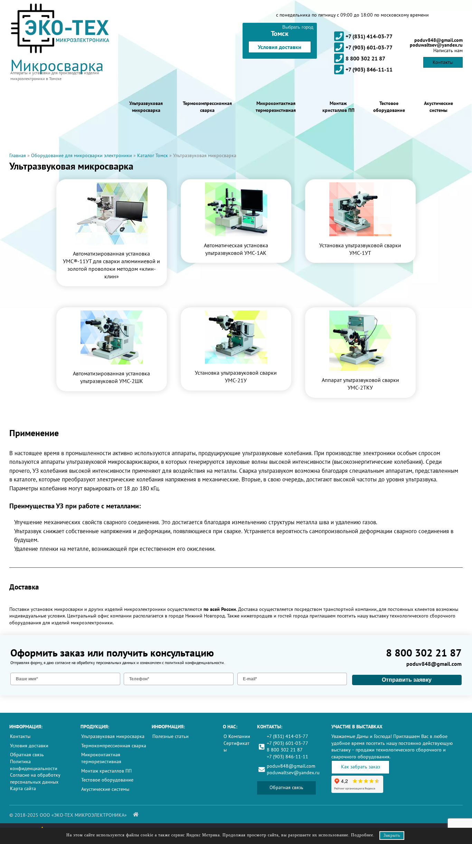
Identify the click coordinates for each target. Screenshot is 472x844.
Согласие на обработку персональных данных (35, 778)
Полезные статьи (170, 736)
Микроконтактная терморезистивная (276, 106)
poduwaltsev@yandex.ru (436, 44)
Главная (17, 155)
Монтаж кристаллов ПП (338, 106)
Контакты (443, 62)
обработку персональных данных (106, 662)
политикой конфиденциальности (194, 662)
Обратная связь (27, 754)
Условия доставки (279, 47)
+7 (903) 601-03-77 (369, 47)
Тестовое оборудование (389, 106)
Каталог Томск (152, 155)
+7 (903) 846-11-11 (369, 69)
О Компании (237, 736)
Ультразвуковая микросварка (146, 106)
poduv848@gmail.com (438, 40)
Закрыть (392, 835)
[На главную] (136, 814)
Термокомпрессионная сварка (207, 106)
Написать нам (448, 50)
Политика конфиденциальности (33, 764)
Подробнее (362, 835)
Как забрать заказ (360, 767)
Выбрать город (297, 27)
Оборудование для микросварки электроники (81, 155)
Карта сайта (23, 788)
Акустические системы (438, 106)
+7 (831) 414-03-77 (369, 36)
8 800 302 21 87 (365, 58)
